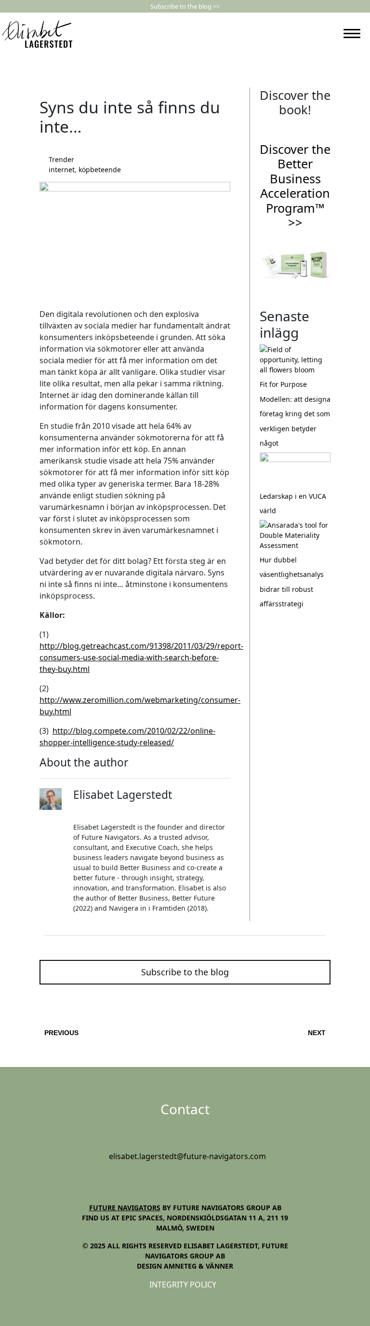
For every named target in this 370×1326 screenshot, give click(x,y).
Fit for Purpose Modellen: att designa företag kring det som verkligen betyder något (295, 414)
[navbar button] (352, 33)
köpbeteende (100, 169)
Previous (61, 1033)
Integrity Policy (182, 1284)
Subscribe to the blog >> (185, 6)
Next (317, 1033)
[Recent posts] (295, 359)
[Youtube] (329, 33)
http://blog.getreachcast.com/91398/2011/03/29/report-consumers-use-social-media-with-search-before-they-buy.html (141, 657)
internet (62, 169)
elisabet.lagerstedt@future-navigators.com (187, 1156)
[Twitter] (88, 811)
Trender (61, 159)
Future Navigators (124, 1207)
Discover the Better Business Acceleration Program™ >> (295, 186)
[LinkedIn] (319, 33)
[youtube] (187, 1178)
